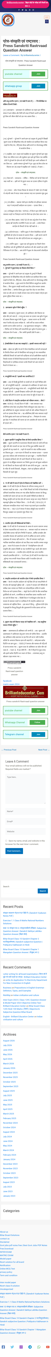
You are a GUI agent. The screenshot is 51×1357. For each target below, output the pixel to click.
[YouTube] (48, 1347)
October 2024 (9, 1127)
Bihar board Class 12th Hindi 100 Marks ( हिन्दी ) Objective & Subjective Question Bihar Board (24, 1009)
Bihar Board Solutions (9, 1235)
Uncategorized (6, 1289)
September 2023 (10, 1177)
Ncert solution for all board (12, 1262)
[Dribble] (29, 10)
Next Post (44, 750)
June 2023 (8, 1191)
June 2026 (8, 1050)
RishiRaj (6, 995)
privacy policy (6, 1272)
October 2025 (9, 1082)
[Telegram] (30, 1347)
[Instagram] (33, 10)
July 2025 (7, 1095)
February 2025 (9, 1118)
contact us (4, 1238)
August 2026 (9, 1040)
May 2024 (7, 1145)
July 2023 (7, 1187)
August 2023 (9, 1182)
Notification (5, 1265)
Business (7, 987)
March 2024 (8, 1150)
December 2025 (10, 1072)
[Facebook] (19, 10)
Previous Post (8, 750)
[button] (47, 21)
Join (38, 74)
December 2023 (10, 1164)
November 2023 (10, 1168)
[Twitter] (22, 10)
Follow (37, 722)
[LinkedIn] (26, 10)
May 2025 (7, 1104)
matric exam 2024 (11, 684)
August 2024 (9, 1132)
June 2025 (8, 1100)
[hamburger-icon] (46, 17)
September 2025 (10, 1086)
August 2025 (9, 1091)
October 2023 (9, 1173)
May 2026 (7, 1054)
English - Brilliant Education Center (18, 1016)
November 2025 (10, 1077)
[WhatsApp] (39, 1347)
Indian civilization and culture (26, 995)
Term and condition (8, 1275)
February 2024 (9, 1155)
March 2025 (8, 1113)
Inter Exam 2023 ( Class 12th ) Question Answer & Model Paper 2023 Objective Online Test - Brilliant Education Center (24, 1003)
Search (6, 886)
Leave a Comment (11, 55)
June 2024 (8, 1141)
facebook (7, 681)
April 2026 (7, 1059)
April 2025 (7, 1109)
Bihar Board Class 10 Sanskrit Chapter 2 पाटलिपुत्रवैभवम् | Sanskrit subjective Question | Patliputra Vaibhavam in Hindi (22, 942)
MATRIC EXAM (6, 1255)
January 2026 (9, 1068)
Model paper (5, 1258)
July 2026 (7, 1045)
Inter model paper (8, 1282)
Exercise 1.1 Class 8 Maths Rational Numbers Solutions (25, 1302)
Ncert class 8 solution (10, 1286)
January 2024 (9, 1159)
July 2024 (7, 1136)
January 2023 (9, 1196)
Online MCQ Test (7, 1269)
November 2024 (10, 1123)
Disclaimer (4, 1242)
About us (4, 1232)
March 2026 (8, 1063)
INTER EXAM (6, 1252)
